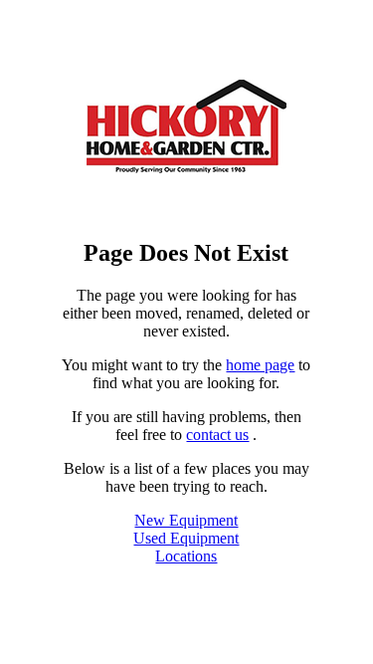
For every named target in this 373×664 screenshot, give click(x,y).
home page (260, 364)
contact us (217, 434)
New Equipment (186, 520)
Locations (186, 556)
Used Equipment (186, 538)
